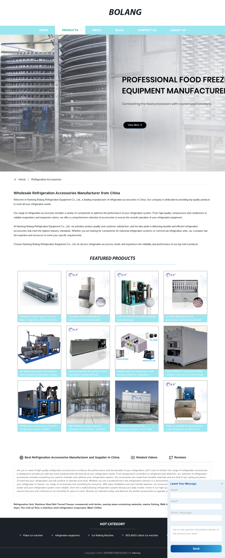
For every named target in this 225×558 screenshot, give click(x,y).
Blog (119, 30)
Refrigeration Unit (24, 504)
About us (178, 30)
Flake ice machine (33, 535)
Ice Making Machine (102, 535)
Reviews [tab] (180, 457)
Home (43, 30)
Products (70, 30)
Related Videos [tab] (146, 457)
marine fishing (151, 504)
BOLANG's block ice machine (142, 535)
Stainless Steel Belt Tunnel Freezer (54, 504)
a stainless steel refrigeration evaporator (63, 507)
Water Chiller (94, 507)
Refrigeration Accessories (46, 179)
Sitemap (136, 553)
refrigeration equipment (67, 535)
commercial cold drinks (88, 504)
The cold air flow (30, 507)
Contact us (147, 30)
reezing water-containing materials (122, 504)
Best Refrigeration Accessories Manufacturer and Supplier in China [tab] (72, 457)
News (96, 30)
